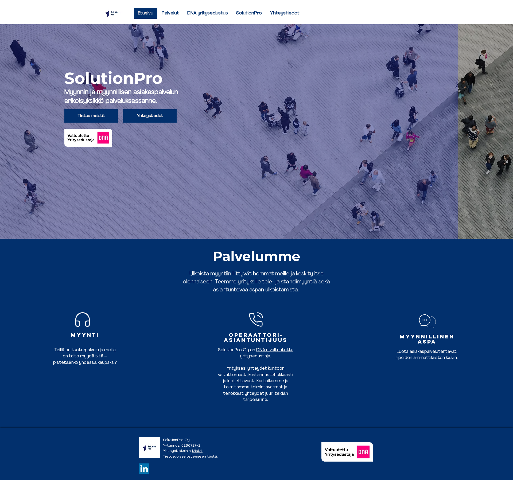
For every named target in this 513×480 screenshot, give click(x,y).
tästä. (197, 451)
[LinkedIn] (144, 468)
